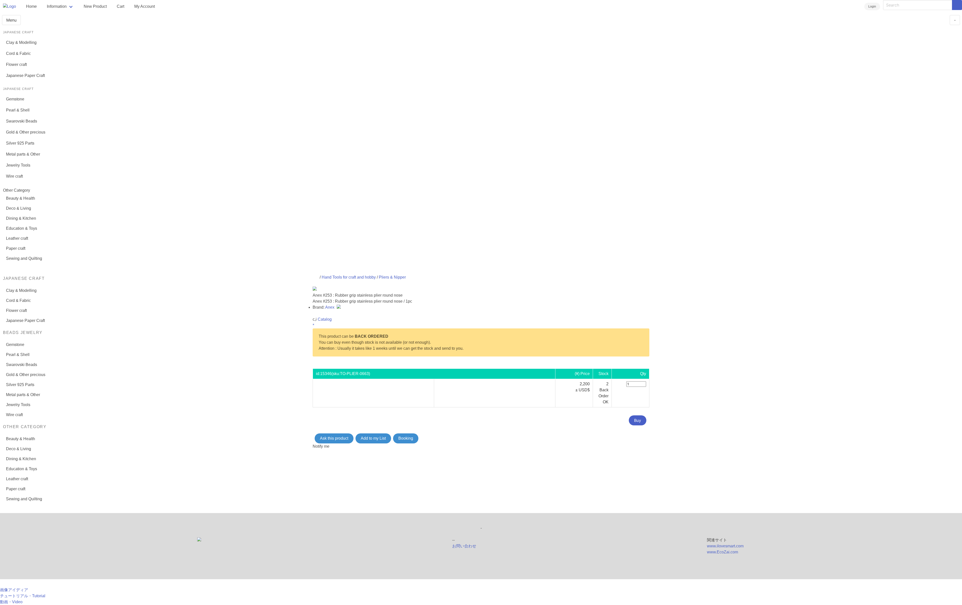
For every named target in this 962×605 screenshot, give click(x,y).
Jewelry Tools (18, 165)
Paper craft (15, 248)
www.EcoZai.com (722, 552)
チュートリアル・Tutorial (22, 596)
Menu (11, 20)
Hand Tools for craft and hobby (349, 277)
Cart (120, 6)
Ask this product (334, 438)
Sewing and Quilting (24, 258)
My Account (144, 6)
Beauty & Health (20, 198)
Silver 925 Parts (20, 143)
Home (31, 6)
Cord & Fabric (18, 53)
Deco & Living (18, 208)
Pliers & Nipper (392, 277)
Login (872, 6)
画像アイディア (14, 590)
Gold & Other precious (25, 132)
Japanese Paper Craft (25, 75)
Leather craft (17, 238)
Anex (330, 307)
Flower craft (16, 64)
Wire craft (14, 176)
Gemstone (15, 99)
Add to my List (373, 438)
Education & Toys (21, 228)
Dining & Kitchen (21, 218)
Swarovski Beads (21, 121)
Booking (405, 438)
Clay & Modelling (21, 42)
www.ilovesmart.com (725, 546)
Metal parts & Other (23, 154)
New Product (95, 6)
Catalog (325, 319)
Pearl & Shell (18, 110)
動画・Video (11, 602)
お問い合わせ (464, 546)
